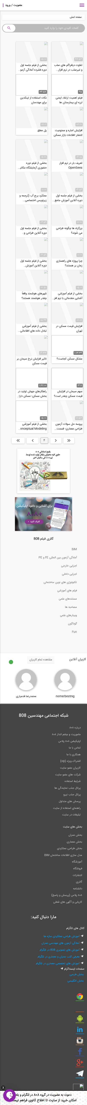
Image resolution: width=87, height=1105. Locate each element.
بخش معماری (74, 842)
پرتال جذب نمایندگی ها (67, 788)
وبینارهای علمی (68, 615)
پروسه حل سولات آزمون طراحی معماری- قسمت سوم (68, 426)
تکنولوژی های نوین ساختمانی (60, 582)
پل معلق (42, 130)
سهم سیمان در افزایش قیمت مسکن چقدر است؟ (68, 393)
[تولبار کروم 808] (80, 998)
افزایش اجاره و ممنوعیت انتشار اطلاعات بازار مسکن (68, 132)
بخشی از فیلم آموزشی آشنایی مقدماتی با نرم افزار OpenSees (67, 296)
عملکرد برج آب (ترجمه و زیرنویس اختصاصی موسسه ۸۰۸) (33, 198)
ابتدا (69, 440)
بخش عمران (75, 835)
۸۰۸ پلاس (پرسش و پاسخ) (66, 895)
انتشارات (77, 875)
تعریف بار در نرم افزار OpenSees (70, 165)
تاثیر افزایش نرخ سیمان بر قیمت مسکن (32, 361)
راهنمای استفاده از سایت (67, 808)
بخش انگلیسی (75, 981)
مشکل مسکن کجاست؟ (69, 359)
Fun (74, 632)
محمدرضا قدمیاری (26, 696)
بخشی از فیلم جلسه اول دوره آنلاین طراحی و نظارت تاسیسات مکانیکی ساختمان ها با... (33, 230)
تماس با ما (75, 747)
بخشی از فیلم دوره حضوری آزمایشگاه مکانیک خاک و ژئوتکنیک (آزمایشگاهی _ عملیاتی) (32, 165)
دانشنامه (77, 888)
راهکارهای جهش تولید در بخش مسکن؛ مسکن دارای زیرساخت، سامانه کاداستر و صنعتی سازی (32, 393)
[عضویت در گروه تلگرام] (80, 1075)
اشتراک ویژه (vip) (70, 761)
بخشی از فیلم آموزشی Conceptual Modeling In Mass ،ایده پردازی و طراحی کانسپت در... (32, 426)
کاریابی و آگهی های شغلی (67, 902)
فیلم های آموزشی (67, 590)
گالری (79, 882)
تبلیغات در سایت (71, 814)
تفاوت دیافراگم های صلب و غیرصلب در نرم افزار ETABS (68, 67)
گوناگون (72, 623)
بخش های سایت (72, 827)
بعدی (32, 440)
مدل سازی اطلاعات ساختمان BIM (63, 855)
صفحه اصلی (76, 17)
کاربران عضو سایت (70, 768)
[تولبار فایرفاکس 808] (80, 1009)
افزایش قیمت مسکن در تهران (69, 328)
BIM (74, 549)
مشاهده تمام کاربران (40, 659)
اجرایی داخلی (69, 574)
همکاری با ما (74, 754)
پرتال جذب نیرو (72, 794)
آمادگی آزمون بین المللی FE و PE (58, 557)
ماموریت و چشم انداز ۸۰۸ (66, 734)
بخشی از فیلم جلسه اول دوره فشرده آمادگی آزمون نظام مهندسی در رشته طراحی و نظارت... (32, 67)
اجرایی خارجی (69, 566)
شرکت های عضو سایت (68, 774)
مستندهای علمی (68, 599)
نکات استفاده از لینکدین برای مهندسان (33, 100)
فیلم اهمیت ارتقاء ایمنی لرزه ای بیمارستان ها (69, 100)
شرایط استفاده (73, 781)
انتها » (18, 440)
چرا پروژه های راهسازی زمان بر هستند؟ (69, 263)
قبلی (55, 440)
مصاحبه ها (71, 607)
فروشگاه (77, 868)
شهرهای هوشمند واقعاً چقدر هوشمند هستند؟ (34, 296)
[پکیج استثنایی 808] (43, 492)
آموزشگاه (77, 861)
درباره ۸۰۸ (75, 727)
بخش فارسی (76, 974)
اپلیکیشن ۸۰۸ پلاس (69, 741)
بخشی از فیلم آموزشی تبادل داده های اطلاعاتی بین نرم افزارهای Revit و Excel (33, 328)
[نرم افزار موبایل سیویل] (80, 1020)
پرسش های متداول (70, 801)
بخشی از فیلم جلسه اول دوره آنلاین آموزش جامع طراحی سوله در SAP (68, 198)
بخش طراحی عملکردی (69, 848)
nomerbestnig (65, 696)
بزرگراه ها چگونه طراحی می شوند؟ (69, 230)
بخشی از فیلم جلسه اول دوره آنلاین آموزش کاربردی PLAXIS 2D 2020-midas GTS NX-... (33, 263)
